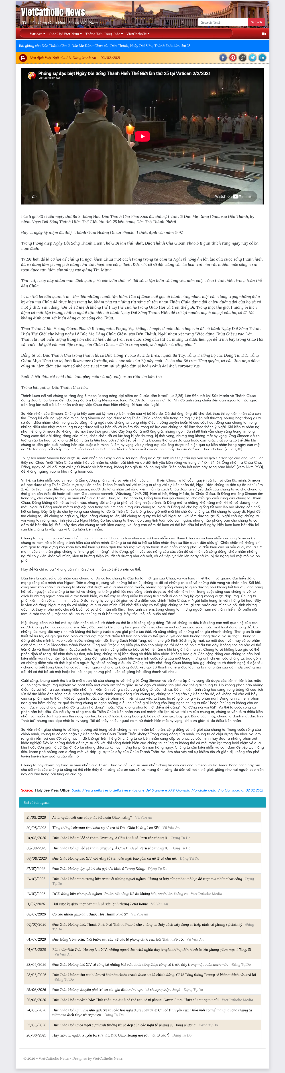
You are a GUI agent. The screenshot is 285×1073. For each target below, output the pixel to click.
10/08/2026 (36, 837)
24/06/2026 (36, 1010)
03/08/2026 (36, 858)
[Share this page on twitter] (252, 57)
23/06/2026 (36, 1024)
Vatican (36, 33)
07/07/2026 (36, 914)
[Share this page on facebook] (223, 57)
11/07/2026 (35, 903)
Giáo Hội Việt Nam (64, 33)
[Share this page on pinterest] (232, 57)
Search (256, 22)
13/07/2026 (35, 878)
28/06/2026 (36, 964)
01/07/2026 (36, 939)
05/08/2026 (36, 848)
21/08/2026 (36, 817)
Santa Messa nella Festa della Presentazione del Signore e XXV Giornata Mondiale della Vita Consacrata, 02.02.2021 (167, 790)
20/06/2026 (36, 1035)
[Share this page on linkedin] (262, 57)
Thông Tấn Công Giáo (102, 33)
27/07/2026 (35, 868)
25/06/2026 (36, 989)
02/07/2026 (36, 924)
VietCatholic (136, 33)
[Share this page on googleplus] (242, 57)
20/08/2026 (36, 827)
